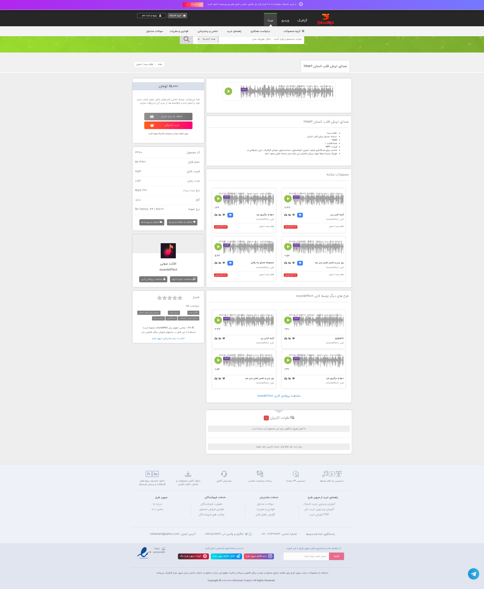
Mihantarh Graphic (243, 580)
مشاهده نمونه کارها (182, 279)
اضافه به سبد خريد (171, 116)
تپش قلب (173, 312)
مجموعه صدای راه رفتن (262, 262)
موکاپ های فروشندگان (211, 514)
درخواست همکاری (260, 31)
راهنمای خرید (234, 31)
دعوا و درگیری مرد (265, 214)
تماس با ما (157, 509)
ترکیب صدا (158, 318)
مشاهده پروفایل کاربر (152, 279)
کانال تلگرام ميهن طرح (224, 556)
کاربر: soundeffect (335, 219)
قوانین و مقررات (179, 31)
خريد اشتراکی (171, 125)
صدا (270, 20)
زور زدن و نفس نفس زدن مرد (329, 262)
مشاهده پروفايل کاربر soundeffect (278, 396)
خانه (160, 64)
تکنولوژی (339, 338)
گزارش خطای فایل (265, 514)
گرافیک (302, 20)
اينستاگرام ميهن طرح (256, 556)
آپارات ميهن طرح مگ (191, 556)
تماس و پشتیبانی (208, 31)
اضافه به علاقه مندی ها (181, 222)
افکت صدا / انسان (336, 226)
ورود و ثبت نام (149, 15)
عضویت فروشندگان (211, 504)
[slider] (169, 298)
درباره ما (157, 504)
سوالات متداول (154, 31)
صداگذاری (171, 318)
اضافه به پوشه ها (150, 222)
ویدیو (285, 20)
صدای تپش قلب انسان (149, 312)
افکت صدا (148, 64)
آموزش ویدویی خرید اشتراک (319, 504)
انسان (138, 64)
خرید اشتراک (196, 4)
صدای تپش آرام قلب (188, 318)
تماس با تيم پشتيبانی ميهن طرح (168, 338)
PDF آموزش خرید (319, 514)
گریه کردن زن (337, 214)
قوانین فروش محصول (211, 509)
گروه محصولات (292, 31)
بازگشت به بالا (146, 457)
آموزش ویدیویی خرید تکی (319, 509)
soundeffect (168, 270)
